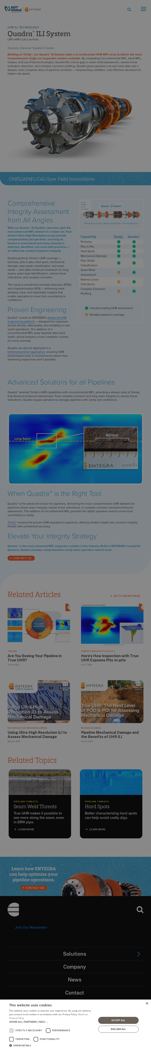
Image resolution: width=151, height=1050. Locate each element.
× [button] (146, 1003)
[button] (51, 1022)
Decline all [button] (118, 1029)
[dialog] (75, 1025)
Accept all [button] (118, 1020)
